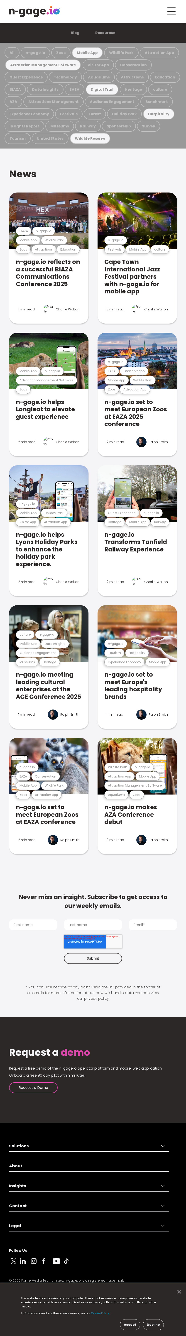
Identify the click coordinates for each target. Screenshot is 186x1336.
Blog (75, 32)
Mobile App (87, 52)
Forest (95, 114)
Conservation (133, 65)
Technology (65, 77)
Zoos (61, 52)
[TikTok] (69, 1263)
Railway (88, 126)
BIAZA (15, 89)
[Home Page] (34, 11)
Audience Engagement (112, 101)
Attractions (132, 77)
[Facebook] (47, 1263)
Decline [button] (153, 1324)
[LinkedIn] (25, 1263)
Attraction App (159, 52)
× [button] (178, 1292)
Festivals (69, 114)
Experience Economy (29, 114)
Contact (18, 1206)
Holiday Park (124, 114)
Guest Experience (26, 77)
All (12, 52)
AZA (13, 101)
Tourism (18, 138)
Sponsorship (119, 126)
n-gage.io (35, 52)
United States (50, 138)
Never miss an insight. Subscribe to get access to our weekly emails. (93, 901)
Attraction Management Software (43, 65)
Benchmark (156, 101)
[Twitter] (14, 1263)
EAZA (74, 89)
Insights (17, 1186)
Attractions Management (53, 101)
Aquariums (99, 77)
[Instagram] (36, 1263)
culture (160, 89)
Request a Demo (33, 1087)
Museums (59, 126)
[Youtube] (58, 1263)
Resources (105, 32)
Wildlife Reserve (90, 138)
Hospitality (158, 114)
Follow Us (18, 1250)
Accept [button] (130, 1324)
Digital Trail (102, 89)
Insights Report (24, 126)
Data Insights (45, 89)
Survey (148, 126)
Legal (15, 1226)
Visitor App (98, 65)
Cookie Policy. (100, 1313)
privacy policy (96, 998)
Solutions (19, 1146)
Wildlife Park (121, 52)
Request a (49, 1052)
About (15, 1166)
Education (165, 77)
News (23, 174)
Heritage (133, 89)
